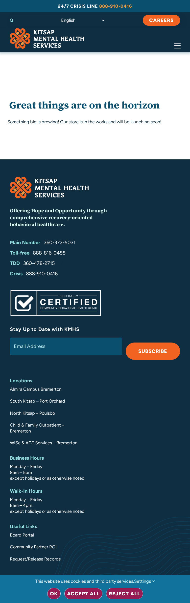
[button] (16, 20)
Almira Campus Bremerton (36, 389)
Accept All (83, 594)
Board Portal (22, 535)
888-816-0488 (49, 253)
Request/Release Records (35, 559)
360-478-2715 (39, 263)
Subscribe (152, 351)
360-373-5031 (59, 242)
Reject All (124, 594)
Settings (143, 581)
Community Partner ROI (33, 547)
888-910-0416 (42, 274)
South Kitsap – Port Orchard (37, 401)
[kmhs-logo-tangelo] (47, 30)
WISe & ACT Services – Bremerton (43, 443)
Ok (54, 594)
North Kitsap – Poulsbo (32, 413)
